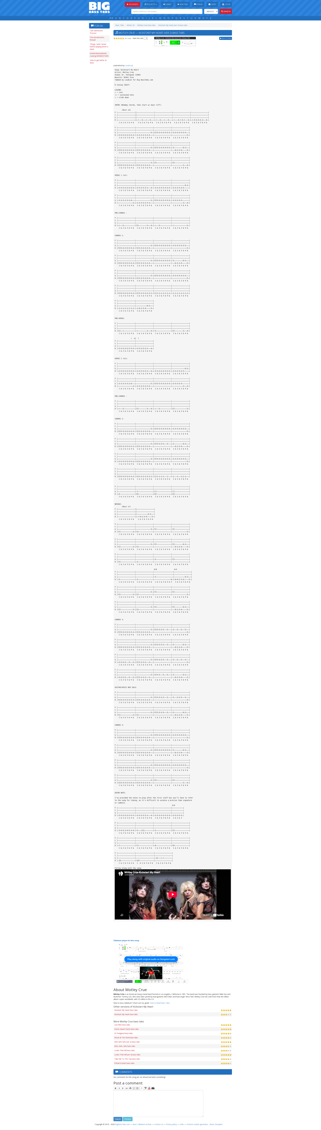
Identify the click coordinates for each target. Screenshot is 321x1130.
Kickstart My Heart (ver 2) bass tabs (172, 25)
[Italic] (119, 1088)
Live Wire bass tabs (122, 1025)
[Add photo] (153, 1088)
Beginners (133, 4)
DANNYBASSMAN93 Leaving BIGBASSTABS (99, 54)
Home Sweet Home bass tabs (126, 1029)
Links (182, 1124)
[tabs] (145, 1088)
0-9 (111, 18)
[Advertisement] (99, 103)
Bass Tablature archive (142, 1124)
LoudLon (128, 65)
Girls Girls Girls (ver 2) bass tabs (127, 1042)
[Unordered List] (138, 1088)
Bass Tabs (119, 25)
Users (213, 4)
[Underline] (123, 1088)
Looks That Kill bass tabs (124, 1050)
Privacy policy (171, 1124)
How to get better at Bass (98, 61)
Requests (151, 4)
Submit (168, 4)
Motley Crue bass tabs (146, 25)
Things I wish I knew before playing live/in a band (99, 46)
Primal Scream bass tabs (124, 1063)
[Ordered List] (134, 1088)
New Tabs (183, 4)
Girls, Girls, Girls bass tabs (124, 1046)
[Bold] (115, 1088)
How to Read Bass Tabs (160, 1003)
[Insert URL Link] (126, 1088)
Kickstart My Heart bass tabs (126, 1010)
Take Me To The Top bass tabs (127, 1059)
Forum (199, 4)
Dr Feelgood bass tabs (123, 1033)
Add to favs (226, 38)
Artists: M (130, 25)
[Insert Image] (130, 1088)
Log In (227, 4)
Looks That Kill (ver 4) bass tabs (127, 1054)
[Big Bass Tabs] (99, 7)
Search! (226, 11)
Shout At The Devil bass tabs (126, 1037)
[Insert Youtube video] (149, 1088)
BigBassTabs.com (122, 1124)
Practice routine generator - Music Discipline (205, 1124)
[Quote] (141, 1088)
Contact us (158, 1124)
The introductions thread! (97, 38)
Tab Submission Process (96, 31)
